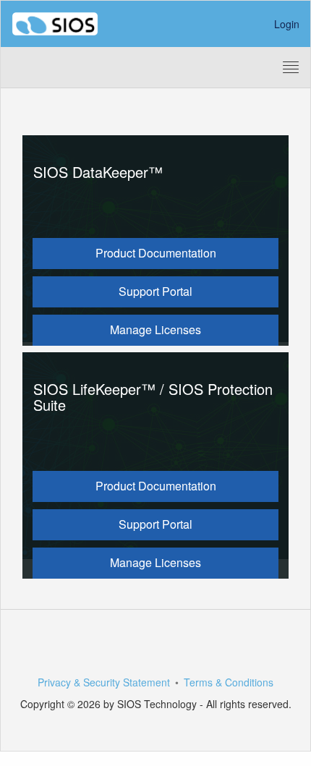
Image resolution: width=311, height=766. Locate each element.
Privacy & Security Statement (104, 682)
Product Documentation (155, 252)
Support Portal (155, 291)
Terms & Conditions (228, 682)
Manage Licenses (155, 329)
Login (286, 24)
